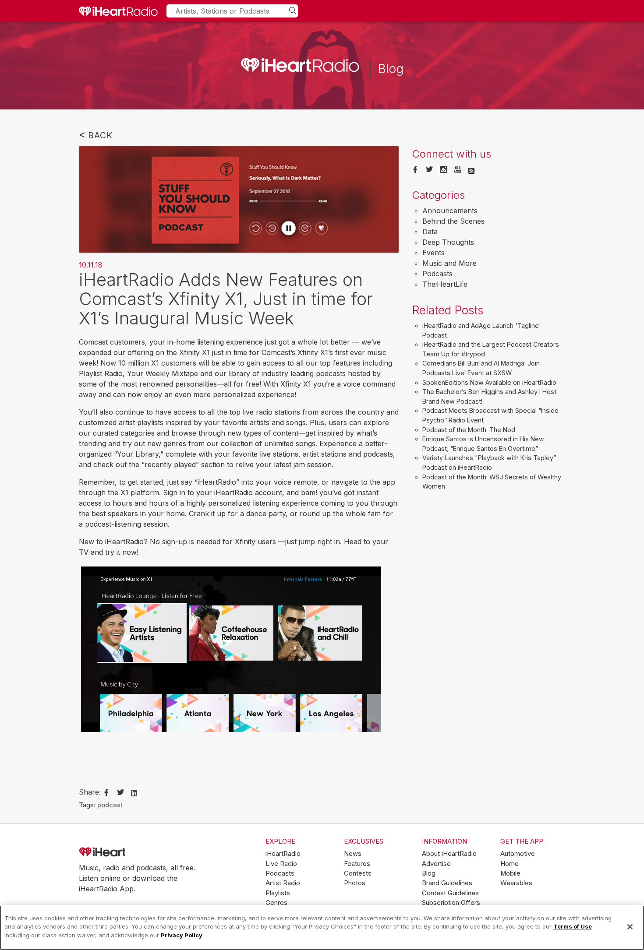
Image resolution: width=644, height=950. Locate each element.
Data (430, 231)
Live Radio (281, 864)
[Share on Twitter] (120, 792)
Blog (428, 873)
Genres (276, 903)
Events (433, 252)
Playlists (277, 893)
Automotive (517, 854)
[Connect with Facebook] (415, 169)
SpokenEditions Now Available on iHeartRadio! (490, 382)
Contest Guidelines (450, 893)
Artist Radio (282, 883)
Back (100, 135)
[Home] (118, 11)
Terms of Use (572, 926)
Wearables (516, 883)
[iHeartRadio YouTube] (457, 169)
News (352, 854)
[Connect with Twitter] (429, 169)
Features (357, 864)
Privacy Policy (181, 935)
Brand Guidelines (447, 883)
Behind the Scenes (453, 221)
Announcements (450, 210)
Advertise (436, 864)
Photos (354, 883)
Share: (90, 792)
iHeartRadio (127, 852)
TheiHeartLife (444, 284)
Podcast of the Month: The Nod (468, 429)
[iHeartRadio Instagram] (443, 169)
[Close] (630, 926)
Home (509, 864)
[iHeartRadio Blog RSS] (471, 169)
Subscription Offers (451, 903)
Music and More (449, 263)
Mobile (510, 873)
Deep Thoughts (448, 242)
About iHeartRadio (449, 854)
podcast (110, 805)
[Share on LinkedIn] (134, 792)
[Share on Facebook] (106, 792)
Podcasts (437, 273)
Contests (358, 873)
